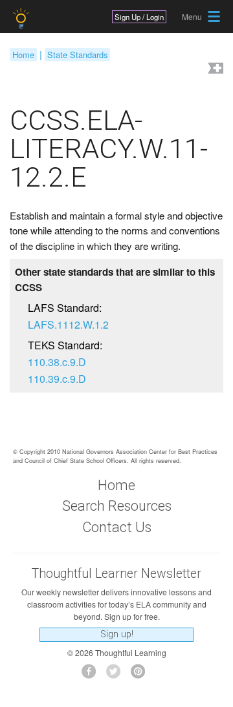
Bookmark (214, 69)
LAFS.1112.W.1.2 (68, 324)
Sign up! (116, 634)
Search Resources (117, 506)
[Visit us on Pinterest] (141, 675)
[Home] (22, 18)
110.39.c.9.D (57, 378)
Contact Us (116, 527)
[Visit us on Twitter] (116, 675)
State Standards (77, 54)
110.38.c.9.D (57, 361)
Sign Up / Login (139, 17)
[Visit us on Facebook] (92, 675)
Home (23, 54)
